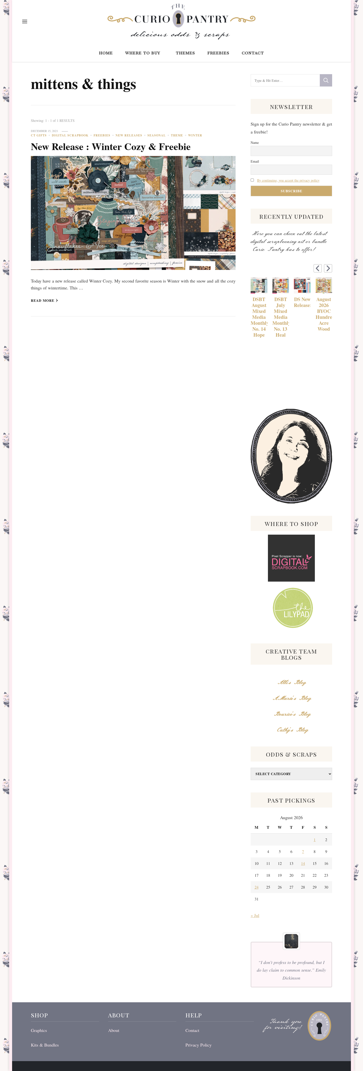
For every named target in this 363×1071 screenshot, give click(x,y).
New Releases (129, 135)
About (113, 1030)
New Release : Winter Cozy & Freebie (111, 146)
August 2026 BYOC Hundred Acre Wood (324, 314)
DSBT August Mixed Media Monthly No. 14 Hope (259, 317)
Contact (253, 52)
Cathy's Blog (291, 730)
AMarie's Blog (291, 698)
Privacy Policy (198, 1045)
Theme (177, 135)
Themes (185, 52)
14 (303, 863)
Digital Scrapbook (70, 135)
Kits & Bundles (45, 1045)
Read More (42, 300)
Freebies (218, 52)
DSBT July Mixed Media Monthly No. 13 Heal (280, 317)
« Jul (255, 915)
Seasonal (156, 135)
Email (255, 161)
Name (255, 142)
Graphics (39, 1030)
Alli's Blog (291, 682)
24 (257, 887)
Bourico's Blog (291, 714)
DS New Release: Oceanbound (302, 302)
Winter (195, 135)
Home (106, 52)
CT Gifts (39, 135)
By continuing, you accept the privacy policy (288, 180)
